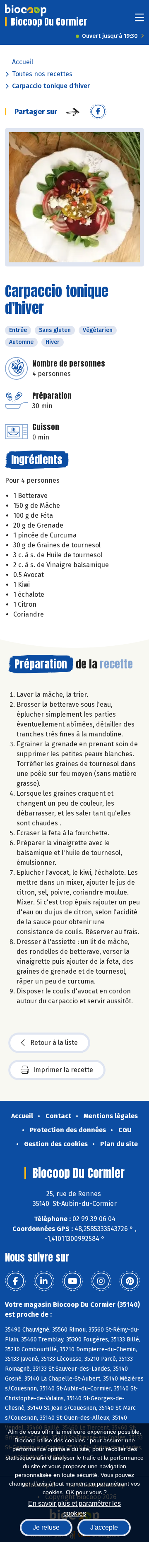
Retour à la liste (54, 1043)
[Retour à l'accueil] (25, 10)
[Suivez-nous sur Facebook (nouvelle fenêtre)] (15, 1281)
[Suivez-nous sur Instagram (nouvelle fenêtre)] (101, 1281)
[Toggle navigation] (139, 20)
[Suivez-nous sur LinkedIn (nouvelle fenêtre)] (44, 1281)
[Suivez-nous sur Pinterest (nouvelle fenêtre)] (129, 1281)
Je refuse (46, 1527)
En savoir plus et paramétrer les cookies (74, 1507)
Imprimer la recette (63, 1070)
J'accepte (104, 1527)
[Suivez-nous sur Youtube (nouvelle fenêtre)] (72, 1281)
